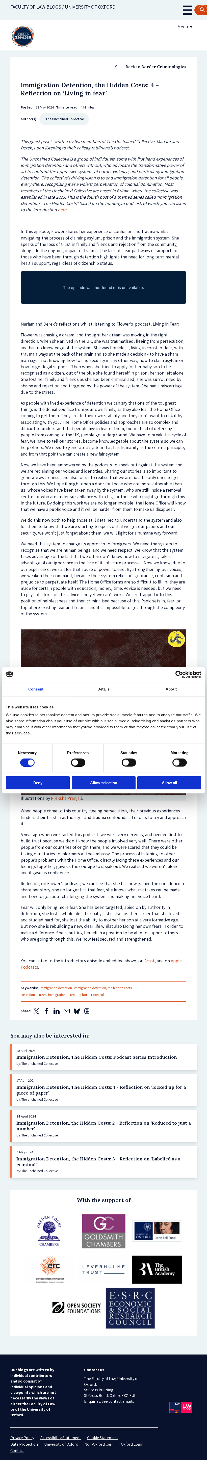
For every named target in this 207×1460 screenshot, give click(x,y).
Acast (149, 961)
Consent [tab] (35, 689)
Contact (17, 1450)
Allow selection (103, 783)
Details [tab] (103, 689)
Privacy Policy (22, 1437)
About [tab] (171, 689)
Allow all (169, 783)
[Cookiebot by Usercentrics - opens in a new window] (179, 674)
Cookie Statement (102, 1437)
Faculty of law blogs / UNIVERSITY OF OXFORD (63, 7)
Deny (37, 783)
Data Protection (24, 1444)
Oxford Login (132, 1444)
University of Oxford (61, 1444)
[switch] (78, 762)
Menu (182, 27)
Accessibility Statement (60, 1437)
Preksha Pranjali (66, 798)
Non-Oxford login (100, 1444)
